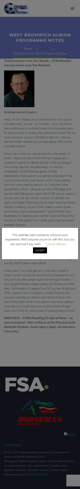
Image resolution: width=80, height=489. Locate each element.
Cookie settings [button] (56, 244)
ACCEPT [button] (40, 250)
